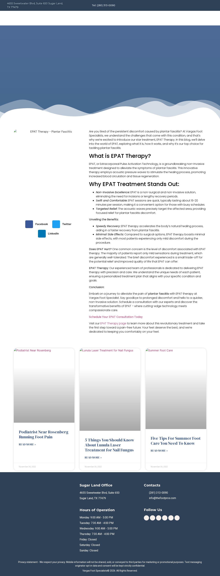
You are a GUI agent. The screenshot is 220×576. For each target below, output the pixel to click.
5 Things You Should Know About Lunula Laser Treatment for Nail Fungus (109, 445)
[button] (38, 224)
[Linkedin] (164, 518)
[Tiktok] (158, 518)
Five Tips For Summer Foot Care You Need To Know (176, 440)
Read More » (27, 444)
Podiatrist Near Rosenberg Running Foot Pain (43, 434)
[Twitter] (177, 518)
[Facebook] (152, 518)
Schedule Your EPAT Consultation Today (116, 317)
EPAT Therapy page (113, 323)
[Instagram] (146, 518)
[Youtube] (171, 518)
